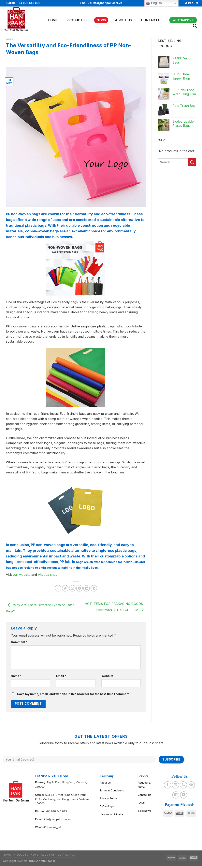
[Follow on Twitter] (186, 3)
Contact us (152, 20)
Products (76, 20)
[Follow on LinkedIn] (197, 3)
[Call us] (193, 3)
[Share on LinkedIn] (86, 588)
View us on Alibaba (111, 814)
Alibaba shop (48, 575)
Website (107, 675)
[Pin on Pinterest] (79, 588)
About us (105, 782)
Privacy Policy (108, 798)
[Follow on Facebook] (182, 3)
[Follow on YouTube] (183, 795)
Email (61, 675)
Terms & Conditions (112, 790)
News (101, 20)
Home (53, 20)
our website (21, 575)
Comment (19, 642)
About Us (123, 20)
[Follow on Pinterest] (191, 784)
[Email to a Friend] (72, 588)
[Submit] (192, 162)
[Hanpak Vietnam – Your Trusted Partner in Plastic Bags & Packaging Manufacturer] (21, 19)
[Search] (195, 25)
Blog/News (144, 810)
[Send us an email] (189, 3)
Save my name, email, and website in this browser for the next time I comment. (73, 694)
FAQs (141, 802)
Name (16, 675)
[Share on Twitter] (65, 588)
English (156, 3)
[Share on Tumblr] (94, 588)
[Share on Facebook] (58, 588)
